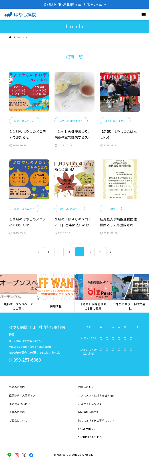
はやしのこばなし (115, 121)
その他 (111, 208)
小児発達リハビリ (19, 404)
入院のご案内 (17, 412)
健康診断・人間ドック (22, 395)
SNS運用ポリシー (88, 429)
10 (90, 251)
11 (100, 251)
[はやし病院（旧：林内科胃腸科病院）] (25, 14)
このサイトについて (90, 404)
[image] (29, 94)
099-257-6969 (27, 359)
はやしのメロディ (24, 121)
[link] (38, 251)
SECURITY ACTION (90, 437)
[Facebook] (31, 455)
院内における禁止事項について (96, 420)
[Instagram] (17, 455)
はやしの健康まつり (71, 121)
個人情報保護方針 (88, 412)
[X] (24, 455)
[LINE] (9, 455)
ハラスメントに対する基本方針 (96, 395)
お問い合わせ (86, 387)
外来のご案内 (17, 387)
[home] (10, 37)
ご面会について (18, 420)
